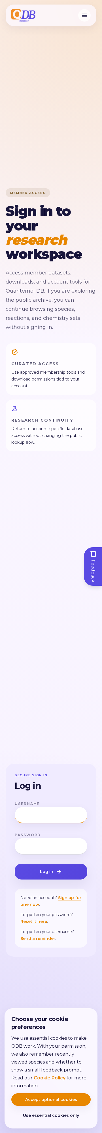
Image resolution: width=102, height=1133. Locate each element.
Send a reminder (37, 938)
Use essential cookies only (51, 1115)
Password (28, 835)
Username (27, 804)
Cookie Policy (49, 1078)
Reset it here (33, 921)
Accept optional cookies (51, 1099)
